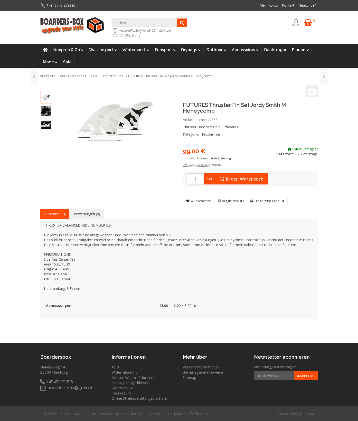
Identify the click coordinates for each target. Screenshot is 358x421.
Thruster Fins (112, 76)
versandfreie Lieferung (216, 158)
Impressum (121, 393)
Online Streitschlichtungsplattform (140, 398)
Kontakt (288, 5)
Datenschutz (122, 387)
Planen (298, 49)
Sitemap (189, 377)
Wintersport (134, 49)
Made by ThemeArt (192, 413)
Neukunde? (307, 5)
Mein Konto (269, 5)
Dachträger (275, 49)
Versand (162, 413)
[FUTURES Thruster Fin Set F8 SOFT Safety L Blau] (34, 76)
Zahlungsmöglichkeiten (130, 382)
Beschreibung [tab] (55, 213)
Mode (48, 62)
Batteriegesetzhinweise (203, 372)
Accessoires (243, 49)
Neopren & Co (66, 49)
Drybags (189, 49)
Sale (67, 62)
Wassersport (101, 49)
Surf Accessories (73, 76)
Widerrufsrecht (124, 372)
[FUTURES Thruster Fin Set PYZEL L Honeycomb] (324, 76)
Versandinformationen (201, 367)
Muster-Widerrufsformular (134, 377)
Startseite (47, 76)
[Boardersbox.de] (72, 26)
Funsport (163, 49)
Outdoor (214, 49)
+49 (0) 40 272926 (61, 5)
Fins (94, 76)
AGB (115, 367)
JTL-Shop (306, 413)
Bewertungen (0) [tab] (87, 213)
